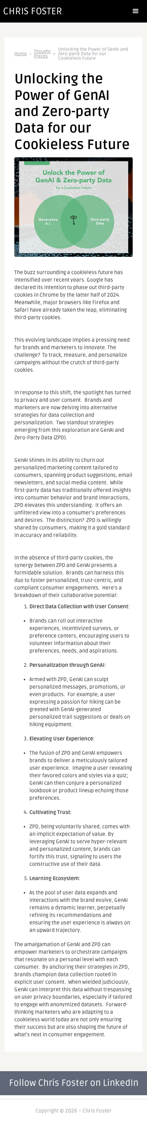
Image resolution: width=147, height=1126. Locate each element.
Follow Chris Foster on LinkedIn (73, 1083)
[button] (135, 11)
